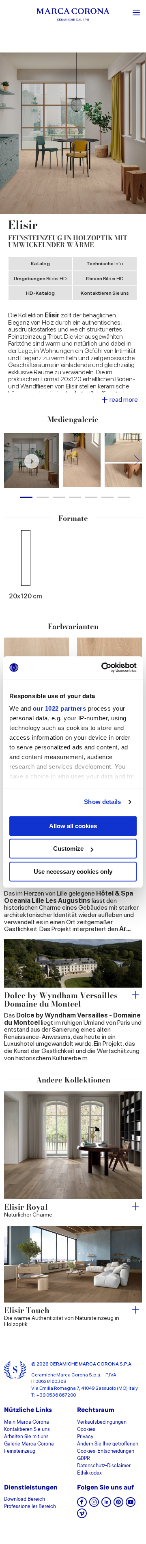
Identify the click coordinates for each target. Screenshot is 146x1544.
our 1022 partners (59, 708)
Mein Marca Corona (26, 1422)
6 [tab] (107, 497)
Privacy (85, 1437)
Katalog (40, 263)
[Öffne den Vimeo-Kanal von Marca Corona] (82, 1516)
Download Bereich (24, 1499)
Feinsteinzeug (19, 1451)
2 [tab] (42, 497)
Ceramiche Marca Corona (59, 1375)
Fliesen (104, 278)
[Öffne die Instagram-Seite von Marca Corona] (94, 1504)
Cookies (86, 1430)
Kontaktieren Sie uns (105, 293)
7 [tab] (124, 497)
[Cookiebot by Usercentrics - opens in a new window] (103, 667)
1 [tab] (26, 497)
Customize (68, 848)
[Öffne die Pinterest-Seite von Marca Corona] (118, 1504)
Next (137, 460)
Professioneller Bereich (30, 1507)
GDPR (83, 1459)
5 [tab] (91, 497)
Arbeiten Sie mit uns (26, 1437)
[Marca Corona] (73, 15)
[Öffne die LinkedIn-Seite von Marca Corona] (106, 1504)
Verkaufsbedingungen (102, 1422)
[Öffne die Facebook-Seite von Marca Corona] (82, 1504)
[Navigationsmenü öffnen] (136, 11)
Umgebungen (40, 278)
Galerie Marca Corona (29, 1444)
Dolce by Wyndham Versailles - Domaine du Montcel (63, 1000)
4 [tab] (75, 497)
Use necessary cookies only (73, 871)
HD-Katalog (40, 293)
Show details (102, 801)
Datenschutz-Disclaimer (104, 1466)
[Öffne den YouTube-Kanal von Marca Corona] (130, 1504)
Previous (9, 460)
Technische (104, 263)
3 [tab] (59, 497)
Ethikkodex (89, 1473)
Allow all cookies (73, 825)
